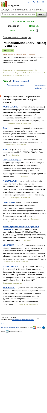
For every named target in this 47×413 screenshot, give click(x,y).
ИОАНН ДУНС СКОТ (11, 266)
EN (29, 2)
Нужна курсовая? (21, 81)
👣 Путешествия (6, 324)
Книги (13, 30)
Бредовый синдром (12, 160)
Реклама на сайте (28, 319)
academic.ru (10, 4)
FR (43, 2)
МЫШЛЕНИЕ (8, 245)
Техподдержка (17, 319)
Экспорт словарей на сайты (10, 327)
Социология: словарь (23, 21)
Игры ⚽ (34, 30)
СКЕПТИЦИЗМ (9, 202)
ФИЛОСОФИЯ (9, 288)
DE (34, 2)
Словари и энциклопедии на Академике (22, 9)
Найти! (41, 14)
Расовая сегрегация (15, 85)
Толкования (13, 26)
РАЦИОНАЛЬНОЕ (10, 107)
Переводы (34, 26)
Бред (5, 128)
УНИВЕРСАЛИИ (10, 181)
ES (38, 2)
